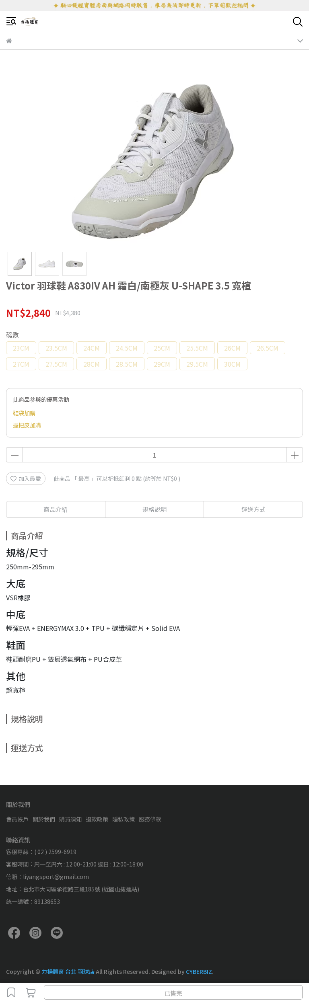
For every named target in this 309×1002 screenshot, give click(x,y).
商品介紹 (55, 509)
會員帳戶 (17, 819)
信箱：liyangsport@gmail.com (47, 877)
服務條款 (150, 819)
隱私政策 (123, 819)
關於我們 (44, 819)
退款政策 (97, 819)
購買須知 (70, 819)
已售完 (173, 993)
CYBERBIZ (199, 971)
